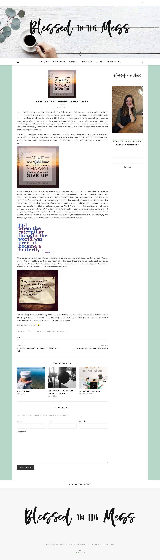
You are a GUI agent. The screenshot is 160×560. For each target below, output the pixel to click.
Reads (99, 62)
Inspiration (86, 62)
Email (50, 421)
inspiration (50, 331)
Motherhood (59, 62)
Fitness (72, 62)
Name (19, 421)
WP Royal (60, 544)
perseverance (61, 331)
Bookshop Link (113, 62)
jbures (21, 337)
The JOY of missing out (90, 391)
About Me (43, 62)
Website (82, 421)
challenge (21, 331)
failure (30, 331)
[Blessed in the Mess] (80, 27)
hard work (39, 331)
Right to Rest (23, 391)
